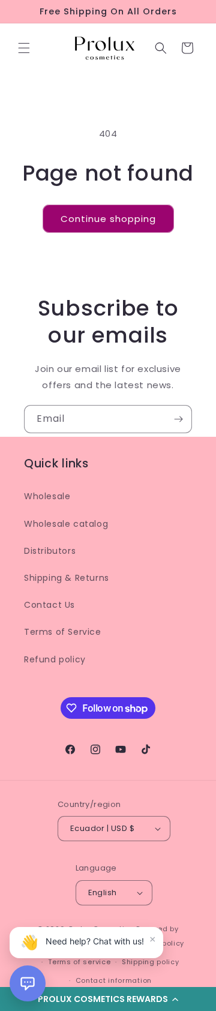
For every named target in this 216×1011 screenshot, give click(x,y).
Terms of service (79, 962)
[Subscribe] (178, 419)
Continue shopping (108, 218)
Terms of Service (62, 632)
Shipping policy (150, 962)
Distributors (50, 551)
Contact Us (49, 605)
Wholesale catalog (66, 524)
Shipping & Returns (66, 578)
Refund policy (55, 659)
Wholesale (47, 496)
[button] (24, 48)
